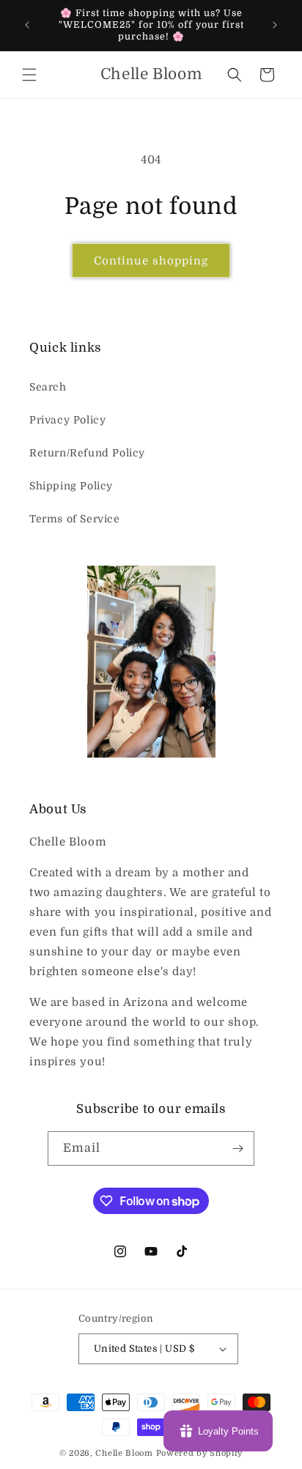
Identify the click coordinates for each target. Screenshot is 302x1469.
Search (48, 387)
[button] (29, 75)
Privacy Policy (67, 420)
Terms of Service (74, 519)
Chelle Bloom (123, 1453)
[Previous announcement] (27, 25)
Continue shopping (151, 260)
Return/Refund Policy (87, 453)
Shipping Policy (71, 486)
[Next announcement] (275, 25)
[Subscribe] (237, 1148)
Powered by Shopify (199, 1453)
